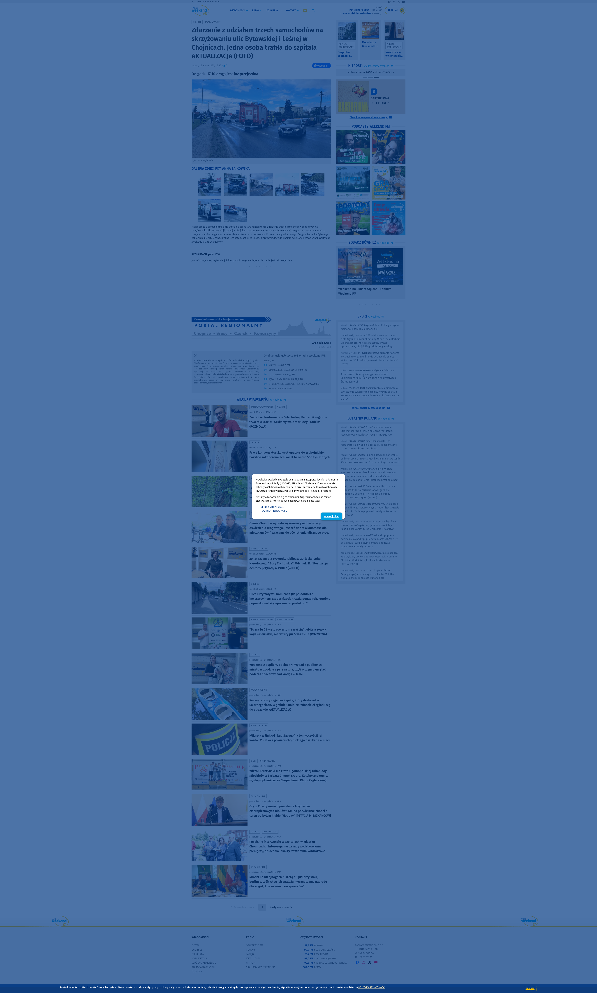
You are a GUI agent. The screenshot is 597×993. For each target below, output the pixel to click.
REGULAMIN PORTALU (273, 507)
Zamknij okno (331, 516)
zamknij (530, 988)
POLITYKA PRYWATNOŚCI (274, 510)
